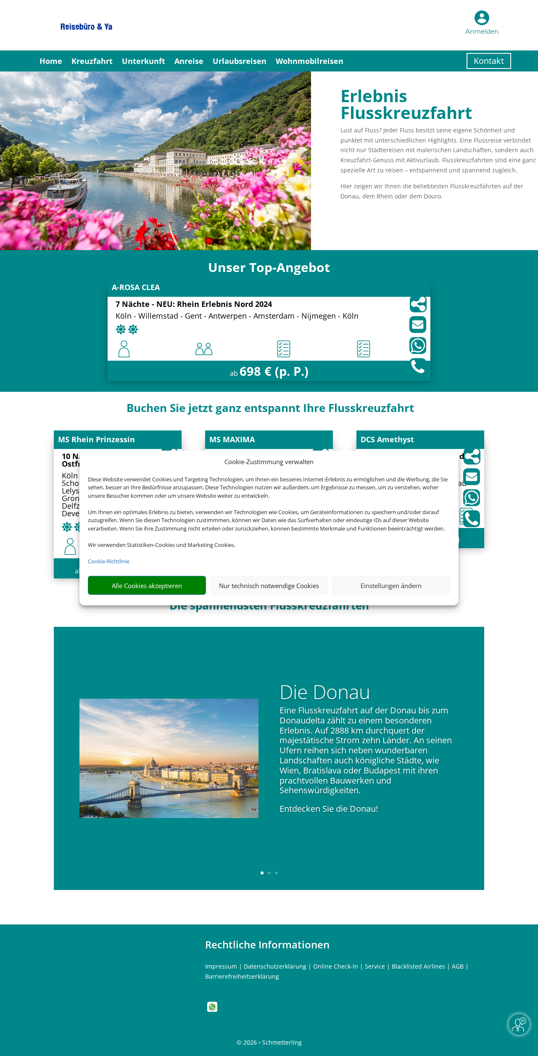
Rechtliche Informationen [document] (267, 945)
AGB (458, 966)
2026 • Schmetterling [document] (272, 1042)
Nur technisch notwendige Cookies (269, 585)
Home (51, 61)
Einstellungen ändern (391, 585)
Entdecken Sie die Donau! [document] (329, 809)
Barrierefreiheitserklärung (242, 976)
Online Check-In (335, 966)
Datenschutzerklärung (275, 966)
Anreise (188, 61)
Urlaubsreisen (239, 61)
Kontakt (489, 60)
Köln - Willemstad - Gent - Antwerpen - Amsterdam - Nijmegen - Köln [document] (237, 316)
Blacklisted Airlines (418, 966)
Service (375, 966)
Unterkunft (143, 61)
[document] (269, 269)
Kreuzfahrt (92, 61)
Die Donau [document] (325, 693)
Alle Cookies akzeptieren (147, 585)
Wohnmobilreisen (309, 61)
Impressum (221, 966)
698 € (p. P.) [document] (274, 371)
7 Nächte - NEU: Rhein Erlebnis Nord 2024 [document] (194, 304)
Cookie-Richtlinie (108, 561)
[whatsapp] (212, 1010)
